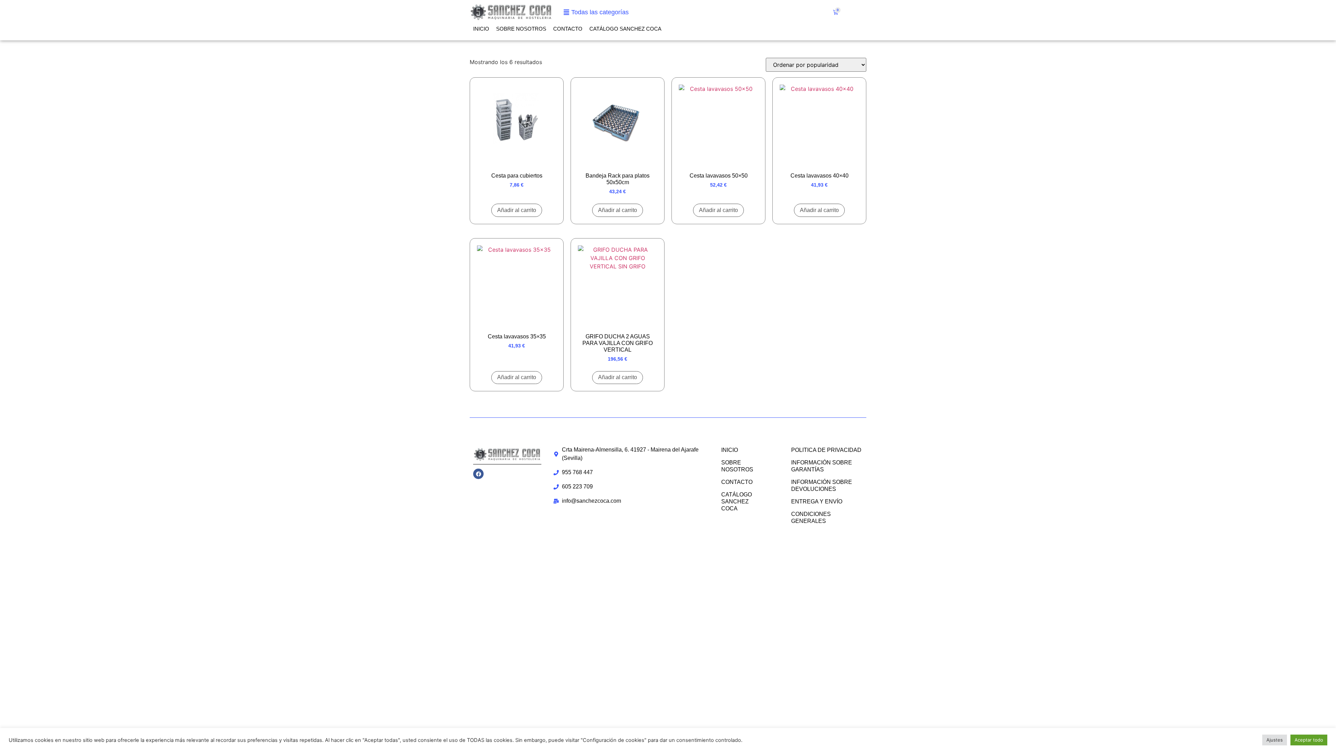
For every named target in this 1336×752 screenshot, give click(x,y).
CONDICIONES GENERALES (811, 517)
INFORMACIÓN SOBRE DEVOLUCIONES (821, 485)
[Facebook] (478, 474)
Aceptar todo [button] (1309, 740)
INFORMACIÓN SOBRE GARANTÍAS (821, 466)
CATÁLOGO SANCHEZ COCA (625, 29)
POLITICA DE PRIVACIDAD (826, 450)
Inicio (481, 29)
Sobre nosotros (521, 29)
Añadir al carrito (516, 210)
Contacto (567, 29)
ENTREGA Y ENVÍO (816, 501)
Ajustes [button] (1274, 740)
